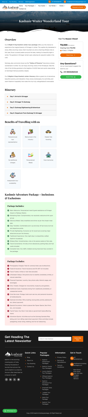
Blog (28, 357)
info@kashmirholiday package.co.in (80, 364)
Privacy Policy (61, 357)
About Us (4, 2)
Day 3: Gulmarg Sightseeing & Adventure (25, 107)
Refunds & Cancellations (61, 361)
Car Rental (52, 6)
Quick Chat (69, 77)
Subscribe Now (77, 339)
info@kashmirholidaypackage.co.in (76, 1)
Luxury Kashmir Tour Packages (47, 372)
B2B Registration (30, 2)
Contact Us (22, 9)
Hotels (61, 6)
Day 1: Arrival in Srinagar (19, 96)
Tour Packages (29, 6)
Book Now (70, 55)
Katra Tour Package (45, 398)
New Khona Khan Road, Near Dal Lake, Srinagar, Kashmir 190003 (77, 374)
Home (21, 6)
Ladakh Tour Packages (46, 393)
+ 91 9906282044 (70, 72)
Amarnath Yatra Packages (47, 388)
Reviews (21, 2)
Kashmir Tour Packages (46, 403)
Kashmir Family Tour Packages (47, 367)
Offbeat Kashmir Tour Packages (47, 377)
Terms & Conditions (60, 366)
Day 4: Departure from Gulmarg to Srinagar (26, 113)
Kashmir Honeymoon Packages (46, 361)
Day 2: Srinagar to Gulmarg (20, 102)
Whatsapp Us (11, 411)
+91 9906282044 (56, 1)
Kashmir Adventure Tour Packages (47, 383)
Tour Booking (12, 2)
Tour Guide (41, 6)
